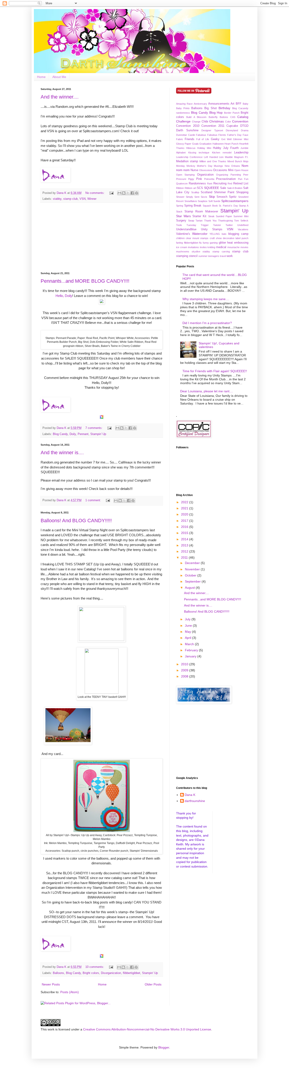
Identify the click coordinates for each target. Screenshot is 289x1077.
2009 (185, 670)
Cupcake (232, 125)
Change (196, 121)
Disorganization (111, 973)
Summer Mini (240, 216)
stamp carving (221, 251)
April (188, 638)
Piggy (191, 179)
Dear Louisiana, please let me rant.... (206, 391)
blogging (233, 233)
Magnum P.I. (241, 157)
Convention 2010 (187, 125)
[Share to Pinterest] (136, 193)
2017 (185, 520)
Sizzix (204, 196)
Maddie (229, 157)
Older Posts (153, 984)
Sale (223, 188)
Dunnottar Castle (185, 135)
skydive (196, 251)
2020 (185, 514)
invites (203, 247)
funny (206, 242)
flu (200, 242)
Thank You (210, 220)
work (230, 256)
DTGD (244, 125)
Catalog (242, 117)
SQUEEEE (211, 188)
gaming (214, 242)
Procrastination (226, 179)
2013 (185, 545)
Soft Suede (214, 201)
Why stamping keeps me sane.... (205, 299)
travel (223, 256)
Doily (73, 434)
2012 (185, 551)
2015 (185, 533)
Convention (240, 121)
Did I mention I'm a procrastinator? (207, 323)
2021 (185, 508)
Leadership (241, 152)
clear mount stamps (197, 238)
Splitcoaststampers (234, 201)
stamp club (70, 198)
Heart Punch (231, 143)
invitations (193, 247)
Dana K (190, 795)
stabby (57, 198)
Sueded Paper (224, 216)
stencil (193, 256)
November (193, 569)
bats (224, 234)
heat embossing (237, 242)
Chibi (205, 121)
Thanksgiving (225, 220)
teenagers (213, 256)
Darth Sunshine (187, 130)
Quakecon (182, 183)
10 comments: (95, 967)
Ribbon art (190, 188)
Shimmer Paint (224, 192)
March (190, 644)
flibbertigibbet (131, 973)
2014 (185, 539)
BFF (238, 103)
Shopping (242, 192)
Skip (212, 196)
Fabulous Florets (216, 135)
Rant (209, 183)
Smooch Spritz (227, 196)
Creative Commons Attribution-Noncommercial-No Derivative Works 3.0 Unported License (147, 1029)
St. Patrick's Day (228, 205)
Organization (205, 174)
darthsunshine (195, 801)
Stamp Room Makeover (201, 211)
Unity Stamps (211, 229)
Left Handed (211, 157)
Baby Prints (183, 108)
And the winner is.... (62, 452)
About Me (59, 77)
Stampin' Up (98, 434)
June (189, 625)
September (193, 581)
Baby (245, 103)
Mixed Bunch (234, 161)
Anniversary (200, 103)
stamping (182, 256)
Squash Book (210, 205)
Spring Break (193, 205)
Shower (180, 196)
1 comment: (93, 500)
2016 (185, 527)
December (193, 563)
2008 (185, 676)
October (191, 575)
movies (244, 247)
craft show (216, 238)
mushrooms (182, 251)
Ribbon (180, 188)
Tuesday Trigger (197, 225)
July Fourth (231, 148)
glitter (222, 242)
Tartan (199, 220)
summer (202, 256)
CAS (232, 117)
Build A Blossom (196, 117)
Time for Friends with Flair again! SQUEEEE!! (214, 371)
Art (232, 103)
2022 (185, 502)
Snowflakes (190, 201)
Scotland (206, 192)
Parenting (236, 174)
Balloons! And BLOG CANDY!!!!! (76, 520)
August (190, 587)
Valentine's (183, 233)
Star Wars (183, 216)
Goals (195, 143)
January (191, 656)
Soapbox (202, 201)
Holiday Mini (204, 148)
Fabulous (201, 135)
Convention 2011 (212, 125)
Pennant (83, 434)
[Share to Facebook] (132, 193)
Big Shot (210, 108)
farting (179, 242)
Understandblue (186, 229)
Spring (179, 205)
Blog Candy (60, 434)
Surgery (181, 220)
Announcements (218, 103)
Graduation (205, 143)
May (188, 631)
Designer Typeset (212, 130)
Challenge (183, 121)
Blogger (163, 1047)
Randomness (197, 183)
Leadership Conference (189, 157)
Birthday (224, 108)
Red (230, 183)
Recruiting (219, 183)
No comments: (95, 193)
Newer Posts (51, 984)
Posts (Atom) (69, 992)
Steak (211, 216)
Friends (189, 139)
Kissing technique (199, 152)
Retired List (241, 183)
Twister (217, 225)
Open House (241, 170)
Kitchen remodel (222, 152)
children (180, 238)
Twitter (229, 225)
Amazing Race (184, 103)
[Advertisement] (101, 237)
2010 (185, 664)
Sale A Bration (234, 188)
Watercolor (199, 233)
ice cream (181, 247)
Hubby (217, 148)
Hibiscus (191, 148)
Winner (91, 198)
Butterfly (213, 117)
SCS (200, 188)
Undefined (242, 225)
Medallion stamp (187, 161)
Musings (218, 166)
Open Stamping (185, 174)
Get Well (226, 139)
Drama (244, 130)
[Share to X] (128, 193)
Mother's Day (204, 166)
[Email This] (119, 193)
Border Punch (232, 112)
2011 (185, 557)
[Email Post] (111, 193)
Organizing (222, 174)
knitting (211, 247)
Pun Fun (243, 179)
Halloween (218, 143)
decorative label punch (235, 238)
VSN (82, 198)
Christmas (216, 121)
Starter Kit (199, 216)
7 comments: (94, 428)
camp (244, 233)
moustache (233, 247)
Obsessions (205, 170)
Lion (221, 157)
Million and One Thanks (212, 161)
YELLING (215, 234)
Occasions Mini (223, 170)
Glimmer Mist (240, 139)
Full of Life (202, 139)
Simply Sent (192, 196)
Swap (191, 220)
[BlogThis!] (123, 193)
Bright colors (91, 973)
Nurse (194, 170)
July (188, 619)
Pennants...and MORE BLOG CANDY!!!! (85, 281)
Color (228, 121)
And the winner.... (60, 97)
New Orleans (232, 166)
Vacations (243, 229)
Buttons (224, 117)
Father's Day (234, 135)
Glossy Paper (183, 143)
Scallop (195, 192)
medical (221, 247)
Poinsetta (209, 179)
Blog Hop (216, 112)
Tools (179, 225)
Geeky (215, 139)
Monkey (190, 166)
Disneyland (232, 130)
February (192, 650)
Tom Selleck (241, 220)
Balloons (58, 973)
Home (41, 77)
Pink (199, 179)
